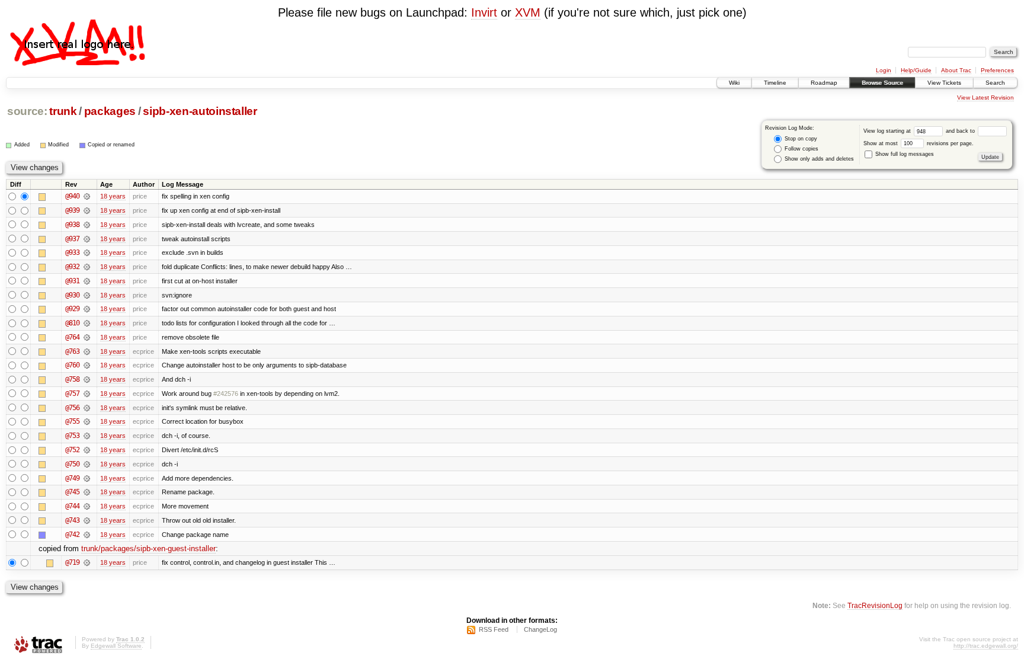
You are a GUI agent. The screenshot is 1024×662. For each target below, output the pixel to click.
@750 (72, 464)
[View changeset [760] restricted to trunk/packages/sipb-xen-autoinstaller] (87, 365)
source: (27, 111)
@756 (72, 408)
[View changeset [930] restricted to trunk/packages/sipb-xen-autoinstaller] (87, 295)
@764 (72, 337)
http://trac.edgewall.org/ (985, 645)
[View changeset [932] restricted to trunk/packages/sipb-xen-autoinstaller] (87, 267)
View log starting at (888, 131)
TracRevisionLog (875, 605)
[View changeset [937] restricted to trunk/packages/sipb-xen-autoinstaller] (87, 239)
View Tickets (944, 82)
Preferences (997, 70)
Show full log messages (903, 154)
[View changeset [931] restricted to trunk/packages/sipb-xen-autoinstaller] (87, 281)
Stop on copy (800, 139)
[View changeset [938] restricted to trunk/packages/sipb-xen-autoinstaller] (87, 224)
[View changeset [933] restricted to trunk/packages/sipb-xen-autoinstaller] (87, 252)
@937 (72, 239)
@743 (72, 520)
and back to (961, 131)
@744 (72, 506)
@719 (72, 562)
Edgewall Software (116, 645)
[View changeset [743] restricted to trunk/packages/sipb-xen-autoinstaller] (87, 520)
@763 (72, 351)
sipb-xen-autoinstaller (200, 111)
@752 (72, 450)
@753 (72, 435)
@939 (72, 210)
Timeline (775, 82)
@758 (72, 379)
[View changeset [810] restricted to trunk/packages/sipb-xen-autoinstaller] (87, 323)
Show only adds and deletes (818, 159)
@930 (72, 295)
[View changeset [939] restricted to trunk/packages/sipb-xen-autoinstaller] (87, 210)
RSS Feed (493, 629)
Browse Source (882, 82)
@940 (72, 196)
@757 (72, 393)
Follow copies (800, 149)
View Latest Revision (985, 97)
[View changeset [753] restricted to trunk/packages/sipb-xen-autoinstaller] (87, 435)
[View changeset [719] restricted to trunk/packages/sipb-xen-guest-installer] (87, 562)
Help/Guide (916, 70)
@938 (72, 224)
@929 (72, 309)
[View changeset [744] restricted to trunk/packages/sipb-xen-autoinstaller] (87, 506)
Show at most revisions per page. (918, 143)
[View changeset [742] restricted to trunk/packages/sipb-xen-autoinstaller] (87, 534)
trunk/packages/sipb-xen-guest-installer (148, 548)
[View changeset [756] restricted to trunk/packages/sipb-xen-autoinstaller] (87, 408)
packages (110, 111)
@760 (72, 365)
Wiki (734, 82)
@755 (72, 421)
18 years (113, 196)
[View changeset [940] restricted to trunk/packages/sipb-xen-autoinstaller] (87, 196)
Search (995, 82)
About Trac (956, 70)
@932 (72, 267)
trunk (62, 111)
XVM (527, 12)
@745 (72, 492)
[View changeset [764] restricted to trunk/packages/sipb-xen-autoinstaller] (87, 337)
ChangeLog (540, 629)
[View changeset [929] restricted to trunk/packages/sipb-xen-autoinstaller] (87, 309)
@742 (72, 534)
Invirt (484, 12)
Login (883, 70)
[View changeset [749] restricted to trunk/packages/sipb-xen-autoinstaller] (87, 478)
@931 (72, 281)
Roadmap (824, 82)
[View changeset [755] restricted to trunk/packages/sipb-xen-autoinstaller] (87, 421)
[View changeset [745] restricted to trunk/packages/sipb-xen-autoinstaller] (87, 492)
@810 (72, 323)
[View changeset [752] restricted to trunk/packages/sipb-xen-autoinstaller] (87, 450)
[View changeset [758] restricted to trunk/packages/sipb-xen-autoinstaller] (87, 379)
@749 (72, 478)
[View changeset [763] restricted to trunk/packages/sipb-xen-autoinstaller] (87, 351)
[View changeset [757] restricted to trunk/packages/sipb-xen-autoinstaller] (87, 393)
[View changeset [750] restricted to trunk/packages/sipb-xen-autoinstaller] (87, 464)
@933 (72, 252)
